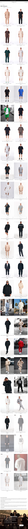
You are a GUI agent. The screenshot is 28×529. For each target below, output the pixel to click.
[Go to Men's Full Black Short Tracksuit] (20, 151)
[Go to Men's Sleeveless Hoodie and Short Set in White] (7, 151)
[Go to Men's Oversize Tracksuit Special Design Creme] (7, 249)
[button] (6, 63)
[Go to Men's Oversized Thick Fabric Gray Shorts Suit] (20, 481)
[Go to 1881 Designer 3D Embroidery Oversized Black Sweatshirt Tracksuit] (7, 423)
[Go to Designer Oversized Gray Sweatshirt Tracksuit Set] (20, 404)
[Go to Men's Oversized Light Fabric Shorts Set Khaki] (20, 132)
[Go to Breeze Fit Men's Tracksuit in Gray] (20, 55)
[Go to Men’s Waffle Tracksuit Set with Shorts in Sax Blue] (20, 94)
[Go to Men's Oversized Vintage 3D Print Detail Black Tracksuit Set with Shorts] (7, 210)
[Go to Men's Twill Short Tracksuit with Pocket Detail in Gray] (20, 170)
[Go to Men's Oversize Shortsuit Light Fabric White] (20, 74)
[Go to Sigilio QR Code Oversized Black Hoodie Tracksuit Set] (20, 384)
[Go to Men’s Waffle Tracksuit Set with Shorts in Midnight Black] (7, 94)
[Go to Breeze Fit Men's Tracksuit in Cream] (20, 36)
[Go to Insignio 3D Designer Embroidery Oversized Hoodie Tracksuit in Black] (7, 326)
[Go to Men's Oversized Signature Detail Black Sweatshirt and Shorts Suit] (7, 229)
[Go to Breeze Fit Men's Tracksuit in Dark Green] (7, 55)
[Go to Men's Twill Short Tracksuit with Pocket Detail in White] (7, 190)
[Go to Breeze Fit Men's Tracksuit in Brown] (7, 36)
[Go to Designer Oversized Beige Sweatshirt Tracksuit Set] (20, 326)
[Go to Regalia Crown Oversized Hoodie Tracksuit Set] (7, 307)
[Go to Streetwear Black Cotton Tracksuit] (7, 462)
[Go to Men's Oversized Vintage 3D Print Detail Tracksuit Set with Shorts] (20, 210)
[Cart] (27, 2)
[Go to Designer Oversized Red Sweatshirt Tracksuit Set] (20, 346)
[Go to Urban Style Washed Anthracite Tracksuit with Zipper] (7, 268)
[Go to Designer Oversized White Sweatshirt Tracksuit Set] (20, 462)
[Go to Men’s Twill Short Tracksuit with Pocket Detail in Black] (7, 170)
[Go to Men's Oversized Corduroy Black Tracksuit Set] (7, 443)
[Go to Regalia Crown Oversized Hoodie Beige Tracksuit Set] (20, 288)
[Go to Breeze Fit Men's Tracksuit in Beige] (7, 17)
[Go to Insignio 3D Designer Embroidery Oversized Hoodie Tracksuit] (20, 307)
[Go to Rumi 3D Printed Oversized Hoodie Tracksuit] (20, 365)
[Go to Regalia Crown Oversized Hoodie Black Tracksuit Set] (7, 288)
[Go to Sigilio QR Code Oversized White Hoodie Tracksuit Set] (20, 443)
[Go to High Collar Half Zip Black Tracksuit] (20, 268)
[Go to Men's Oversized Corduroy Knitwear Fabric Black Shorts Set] (20, 113)
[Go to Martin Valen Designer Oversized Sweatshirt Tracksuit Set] (7, 346)
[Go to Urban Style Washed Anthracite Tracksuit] (20, 249)
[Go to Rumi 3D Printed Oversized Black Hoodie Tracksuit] (7, 384)
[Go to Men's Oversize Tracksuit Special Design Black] (20, 229)
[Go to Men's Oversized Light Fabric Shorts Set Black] (7, 132)
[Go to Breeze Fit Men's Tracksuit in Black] (20, 17)
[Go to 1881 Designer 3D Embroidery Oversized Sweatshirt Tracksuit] (7, 365)
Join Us (21, 525)
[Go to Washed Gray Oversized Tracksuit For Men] (20, 423)
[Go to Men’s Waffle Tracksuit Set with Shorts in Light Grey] (7, 481)
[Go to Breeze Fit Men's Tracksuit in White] (7, 74)
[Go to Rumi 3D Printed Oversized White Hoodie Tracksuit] (7, 404)
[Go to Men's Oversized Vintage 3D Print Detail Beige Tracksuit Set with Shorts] (20, 190)
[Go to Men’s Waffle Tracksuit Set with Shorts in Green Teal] (7, 113)
